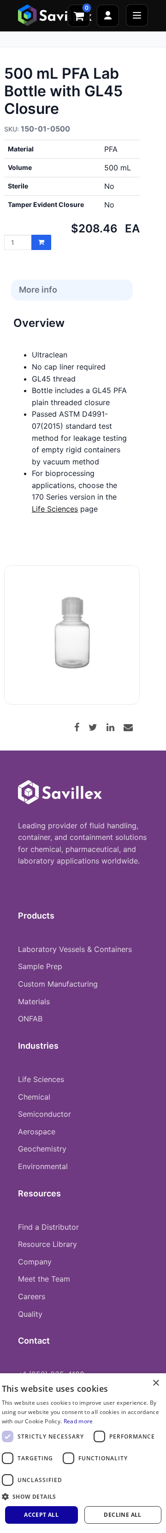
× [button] (155, 1383)
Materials (34, 1001)
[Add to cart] (41, 242)
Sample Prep (40, 966)
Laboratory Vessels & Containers (75, 949)
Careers (31, 1296)
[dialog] (83, 1453)
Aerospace (36, 1131)
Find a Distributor (48, 1227)
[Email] (132, 727)
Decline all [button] (122, 1515)
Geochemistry (42, 1148)
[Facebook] (80, 727)
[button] (83, 1496)
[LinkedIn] (114, 727)
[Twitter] (96, 727)
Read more (78, 1421)
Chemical (34, 1096)
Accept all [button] (41, 1515)
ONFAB (30, 1018)
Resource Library (47, 1244)
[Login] (107, 15)
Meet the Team (44, 1278)
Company (35, 1261)
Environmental (43, 1166)
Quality (30, 1314)
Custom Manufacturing (58, 984)
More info (38, 289)
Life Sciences (55, 508)
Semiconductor (44, 1114)
